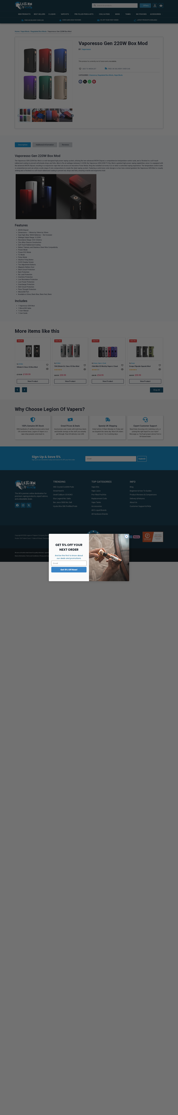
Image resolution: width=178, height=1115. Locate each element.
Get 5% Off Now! (68, 569)
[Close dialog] (126, 536)
